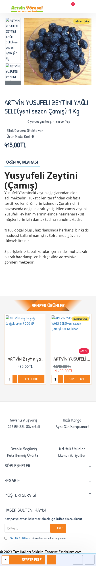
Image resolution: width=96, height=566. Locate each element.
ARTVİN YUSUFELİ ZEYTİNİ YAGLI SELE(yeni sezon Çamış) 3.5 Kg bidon (71, 359)
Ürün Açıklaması (22, 162)
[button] (13, 19)
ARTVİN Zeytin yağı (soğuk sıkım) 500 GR (26, 359)
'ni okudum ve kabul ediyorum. (38, 538)
